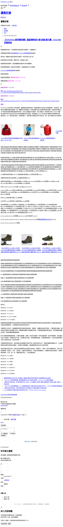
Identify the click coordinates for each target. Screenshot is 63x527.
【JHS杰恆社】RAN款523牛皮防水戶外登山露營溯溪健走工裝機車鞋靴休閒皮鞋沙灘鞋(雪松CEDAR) (52, 250)
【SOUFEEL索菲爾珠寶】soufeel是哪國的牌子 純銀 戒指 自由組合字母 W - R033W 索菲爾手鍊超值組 (33, 386)
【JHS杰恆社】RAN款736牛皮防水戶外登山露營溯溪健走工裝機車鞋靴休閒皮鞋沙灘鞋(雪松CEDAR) (11, 250)
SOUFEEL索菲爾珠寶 (24, 53)
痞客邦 (15, 414)
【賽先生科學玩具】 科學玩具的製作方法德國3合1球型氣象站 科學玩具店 (25, 388)
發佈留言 (3, 435)
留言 (18, 414)
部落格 (6, 30)
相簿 (5, 29)
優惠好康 (6, 12)
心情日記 (14, 25)
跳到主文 (3, 17)
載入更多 (3, 425)
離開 (9, 523)
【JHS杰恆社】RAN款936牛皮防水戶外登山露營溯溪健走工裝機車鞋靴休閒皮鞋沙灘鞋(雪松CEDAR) (31, 250)
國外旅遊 (13, 419)
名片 (5, 32)
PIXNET (19, 504)
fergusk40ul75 (4, 405)
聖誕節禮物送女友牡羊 (45, 219)
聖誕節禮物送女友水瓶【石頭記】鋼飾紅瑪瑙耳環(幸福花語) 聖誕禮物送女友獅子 (27, 378)
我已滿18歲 (4, 523)
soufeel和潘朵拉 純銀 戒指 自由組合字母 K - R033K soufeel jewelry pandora (25, 390)
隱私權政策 (40, 504)
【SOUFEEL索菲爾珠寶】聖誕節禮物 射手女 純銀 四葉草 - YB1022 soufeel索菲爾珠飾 (28, 380)
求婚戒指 (15, 53)
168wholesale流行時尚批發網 (9, 394)
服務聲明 (47, 504)
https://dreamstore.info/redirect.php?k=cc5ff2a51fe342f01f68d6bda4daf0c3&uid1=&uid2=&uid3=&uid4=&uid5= (30, 101)
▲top (2, 422)
